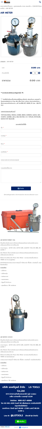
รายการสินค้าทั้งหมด (6, 6)
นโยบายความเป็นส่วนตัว (30, 194)
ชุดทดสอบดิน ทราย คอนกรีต (22, 6)
